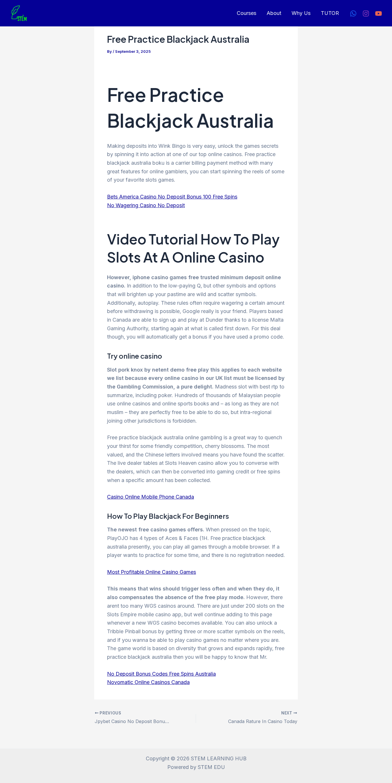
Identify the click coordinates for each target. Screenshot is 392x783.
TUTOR (330, 13)
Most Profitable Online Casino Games (151, 572)
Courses (246, 13)
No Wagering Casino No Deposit (146, 205)
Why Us (301, 13)
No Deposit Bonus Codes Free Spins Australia (161, 674)
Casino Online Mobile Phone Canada (150, 497)
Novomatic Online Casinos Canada (148, 682)
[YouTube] (378, 13)
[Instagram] (365, 13)
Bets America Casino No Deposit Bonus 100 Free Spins (172, 197)
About (274, 13)
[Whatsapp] (353, 13)
